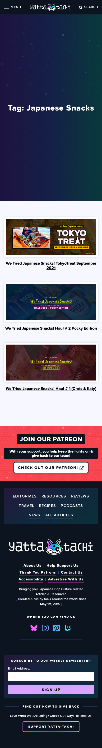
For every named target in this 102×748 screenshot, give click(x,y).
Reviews (80, 496)
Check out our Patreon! (48, 467)
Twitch (68, 628)
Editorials (25, 496)
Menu (16, 6)
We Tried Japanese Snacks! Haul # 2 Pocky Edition (51, 328)
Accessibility (31, 579)
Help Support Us (62, 565)
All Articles (59, 515)
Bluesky (34, 628)
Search (91, 6)
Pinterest (56, 628)
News (35, 515)
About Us (32, 565)
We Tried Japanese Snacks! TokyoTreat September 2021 (51, 265)
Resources (54, 496)
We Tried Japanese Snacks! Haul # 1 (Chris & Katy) (51, 388)
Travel (26, 505)
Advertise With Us (66, 579)
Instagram (45, 628)
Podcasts (72, 505)
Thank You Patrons (37, 572)
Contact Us (72, 572)
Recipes (47, 505)
